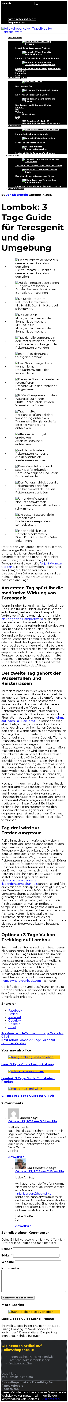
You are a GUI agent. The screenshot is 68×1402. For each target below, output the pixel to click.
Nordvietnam (28, 114)
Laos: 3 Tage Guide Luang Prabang (32, 48)
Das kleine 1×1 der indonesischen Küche (34, 176)
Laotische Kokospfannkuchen (30, 143)
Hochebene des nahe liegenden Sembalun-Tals (19, 882)
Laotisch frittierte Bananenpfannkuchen (35, 153)
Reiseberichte (15, 38)
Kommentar (10, 1268)
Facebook (15, 1010)
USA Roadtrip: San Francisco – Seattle (41, 123)
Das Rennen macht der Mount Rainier (33, 105)
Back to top (10, 1389)
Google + (14, 1020)
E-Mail (7, 1255)
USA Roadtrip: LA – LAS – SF (35, 121)
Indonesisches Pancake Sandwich (32, 134)
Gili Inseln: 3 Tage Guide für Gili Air (27, 1095)
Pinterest (14, 1017)
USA (17, 119)
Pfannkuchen (14, 126)
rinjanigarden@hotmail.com (34, 1193)
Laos (17, 75)
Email (12, 1027)
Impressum (16, 22)
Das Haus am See (23, 86)
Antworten (16, 1157)
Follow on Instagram (18, 1377)
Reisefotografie (16, 189)
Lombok (19, 107)
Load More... (10, 1373)
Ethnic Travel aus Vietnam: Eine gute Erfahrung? (39, 186)
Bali (17, 110)
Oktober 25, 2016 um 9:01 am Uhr (32, 1121)
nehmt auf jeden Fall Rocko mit (32, 719)
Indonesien (20, 73)
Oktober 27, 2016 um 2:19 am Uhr (39, 1171)
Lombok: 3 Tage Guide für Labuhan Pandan (37, 58)
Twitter (13, 1014)
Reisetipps (13, 155)
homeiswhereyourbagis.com (21, 980)
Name (6, 1249)
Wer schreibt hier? (22, 19)
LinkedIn (14, 1024)
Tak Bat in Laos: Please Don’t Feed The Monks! (38, 166)
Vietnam (19, 112)
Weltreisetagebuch (17, 78)
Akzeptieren (51, 1399)
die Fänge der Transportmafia (22, 619)
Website (7, 1262)
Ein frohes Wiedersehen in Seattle (32, 95)
